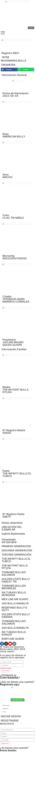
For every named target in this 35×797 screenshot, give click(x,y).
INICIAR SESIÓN (11, 716)
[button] (9, 69)
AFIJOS (4, 712)
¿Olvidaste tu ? (10, 676)
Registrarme (5, 743)
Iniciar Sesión (5, 670)
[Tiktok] (14, 644)
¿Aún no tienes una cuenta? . (17, 683)
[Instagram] (6, 644)
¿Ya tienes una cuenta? (14, 749)
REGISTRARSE (10, 720)
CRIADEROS (5, 708)
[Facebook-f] (2, 644)
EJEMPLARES (5, 705)
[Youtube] (10, 644)
